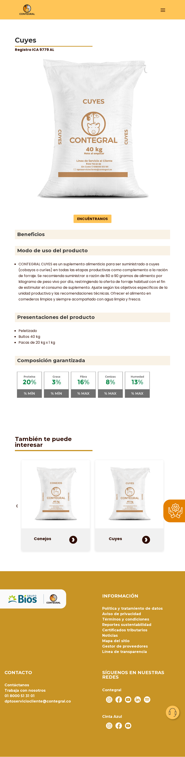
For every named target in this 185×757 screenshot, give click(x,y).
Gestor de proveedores (125, 646)
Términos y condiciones (125, 619)
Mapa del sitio (116, 641)
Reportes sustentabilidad (126, 625)
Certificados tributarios (124, 630)
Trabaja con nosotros (25, 690)
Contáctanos (17, 685)
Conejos (42, 538)
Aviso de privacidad (121, 614)
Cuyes (115, 538)
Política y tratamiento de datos (132, 608)
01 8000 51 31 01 (20, 696)
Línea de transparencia (124, 652)
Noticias (110, 635)
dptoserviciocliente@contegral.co (38, 701)
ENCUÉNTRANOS (92, 218)
